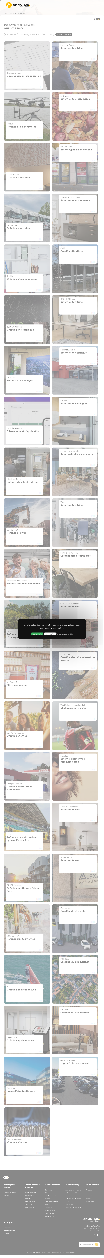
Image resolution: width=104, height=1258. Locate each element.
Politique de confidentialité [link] (64, 634)
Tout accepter (37, 634)
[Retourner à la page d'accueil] (18, 5)
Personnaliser (50, 634)
